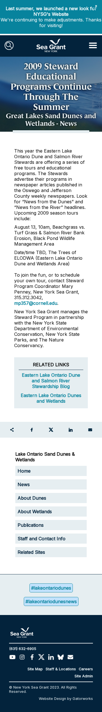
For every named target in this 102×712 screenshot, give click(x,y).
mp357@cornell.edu (35, 303)
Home (24, 471)
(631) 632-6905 (22, 649)
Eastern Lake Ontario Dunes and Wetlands (51, 398)
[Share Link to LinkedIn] (70, 429)
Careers (86, 669)
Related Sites (31, 552)
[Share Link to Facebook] (31, 429)
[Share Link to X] (51, 429)
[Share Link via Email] (90, 429)
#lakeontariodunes (51, 588)
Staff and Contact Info (41, 538)
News (24, 484)
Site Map (35, 669)
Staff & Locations (61, 669)
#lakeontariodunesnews (51, 601)
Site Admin (84, 676)
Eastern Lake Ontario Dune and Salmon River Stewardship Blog (51, 380)
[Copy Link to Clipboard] (11, 429)
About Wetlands (35, 511)
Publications (31, 525)
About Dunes (32, 498)
